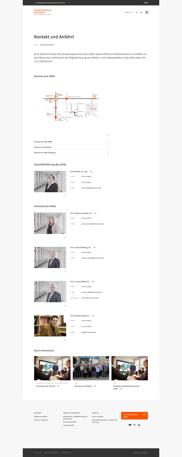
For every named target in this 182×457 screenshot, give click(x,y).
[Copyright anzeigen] (108, 135)
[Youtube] (130, 425)
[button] (71, 142)
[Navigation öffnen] (146, 12)
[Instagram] (134, 425)
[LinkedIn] (139, 425)
